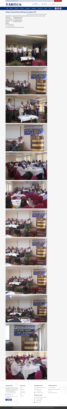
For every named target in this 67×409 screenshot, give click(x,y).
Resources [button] (22, 8)
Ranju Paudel (44, 14)
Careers (45, 8)
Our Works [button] (16, 8)
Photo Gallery (22, 389)
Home (7, 8)
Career (21, 394)
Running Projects (22, 392)
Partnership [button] (33, 8)
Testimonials (27, 8)
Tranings (21, 387)
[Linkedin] (58, 8)
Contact (50, 8)
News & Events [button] (40, 8)
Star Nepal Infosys (51, 407)
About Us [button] (11, 8)
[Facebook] (56, 8)
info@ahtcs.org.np (9, 394)
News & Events (30, 14)
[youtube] (60, 8)
